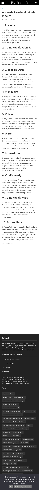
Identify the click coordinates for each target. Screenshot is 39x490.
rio (25, 460)
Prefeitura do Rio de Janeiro (12, 450)
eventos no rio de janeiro (11, 429)
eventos (29, 425)
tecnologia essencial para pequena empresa (17, 471)
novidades (24, 443)
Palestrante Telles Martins (11, 446)
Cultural (32, 411)
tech (26, 467)
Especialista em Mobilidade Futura (14, 422)
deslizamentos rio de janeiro (12, 415)
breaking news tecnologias (11, 411)
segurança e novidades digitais (13, 467)
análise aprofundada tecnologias (13, 401)
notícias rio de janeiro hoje (11, 439)
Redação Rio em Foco (10, 19)
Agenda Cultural (8, 394)
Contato (7, 367)
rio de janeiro (7, 464)
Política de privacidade (12, 360)
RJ (15, 464)
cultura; (25, 411)
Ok (11, 487)
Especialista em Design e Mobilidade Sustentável (18, 418)
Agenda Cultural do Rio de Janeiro (14, 397)
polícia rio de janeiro (28, 446)
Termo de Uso (9, 363)
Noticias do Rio (17, 432)
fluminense (7, 432)
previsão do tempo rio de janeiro (13, 453)
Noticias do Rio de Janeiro (11, 436)
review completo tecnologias (12, 460)
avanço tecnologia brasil (11, 408)
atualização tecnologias (10, 404)
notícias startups (28, 439)
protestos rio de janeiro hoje (12, 457)
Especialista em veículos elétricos (13, 425)
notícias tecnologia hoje (10, 443)
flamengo (25, 429)
